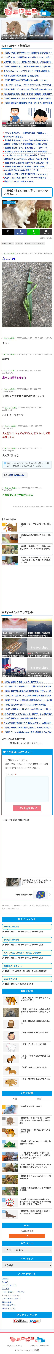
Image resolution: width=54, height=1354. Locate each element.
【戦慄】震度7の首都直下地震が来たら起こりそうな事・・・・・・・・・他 (25, 80)
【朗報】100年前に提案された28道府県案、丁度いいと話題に (27, 691)
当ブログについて (14, 1346)
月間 (14, 1099)
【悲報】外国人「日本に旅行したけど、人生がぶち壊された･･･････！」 (27, 727)
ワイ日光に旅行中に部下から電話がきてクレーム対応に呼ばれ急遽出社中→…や (27, 723)
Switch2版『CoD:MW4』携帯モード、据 (21, 170)
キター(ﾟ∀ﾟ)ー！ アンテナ (13, 1292)
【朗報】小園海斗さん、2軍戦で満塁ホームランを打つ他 (27, 66)
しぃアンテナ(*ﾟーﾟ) (10, 1295)
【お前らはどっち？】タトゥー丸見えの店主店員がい (26, 151)
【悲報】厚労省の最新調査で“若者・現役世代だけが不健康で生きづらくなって (28, 103)
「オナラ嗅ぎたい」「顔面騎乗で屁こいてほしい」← (26, 133)
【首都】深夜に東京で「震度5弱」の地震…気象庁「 (26, 166)
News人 (5, 1282)
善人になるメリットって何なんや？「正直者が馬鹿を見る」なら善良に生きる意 (27, 71)
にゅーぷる (6, 1302)
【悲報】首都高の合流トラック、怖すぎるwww (23, 682)
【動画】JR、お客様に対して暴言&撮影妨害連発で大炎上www (27, 695)
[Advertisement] (27, 588)
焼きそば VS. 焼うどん (13, 137)
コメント (11, 774)
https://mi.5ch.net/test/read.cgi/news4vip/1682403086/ (35, 506)
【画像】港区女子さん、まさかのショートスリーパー (26, 148)
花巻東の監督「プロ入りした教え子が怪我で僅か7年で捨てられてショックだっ (28, 89)
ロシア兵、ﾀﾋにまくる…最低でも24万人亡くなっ (24, 155)
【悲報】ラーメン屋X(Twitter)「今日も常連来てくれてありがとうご (28, 732)
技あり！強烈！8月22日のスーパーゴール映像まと (25, 178)
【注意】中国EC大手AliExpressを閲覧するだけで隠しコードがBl (28, 53)
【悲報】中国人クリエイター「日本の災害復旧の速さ (26, 140)
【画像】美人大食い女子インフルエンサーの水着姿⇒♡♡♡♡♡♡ (25, 705)
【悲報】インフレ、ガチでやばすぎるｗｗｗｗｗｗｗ (26, 174)
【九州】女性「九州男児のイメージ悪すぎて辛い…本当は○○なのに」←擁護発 (27, 57)
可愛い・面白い (7, 243)
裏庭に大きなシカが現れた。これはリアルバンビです (26, 159)
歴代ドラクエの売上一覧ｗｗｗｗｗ (19, 181)
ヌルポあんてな (8, 1305)
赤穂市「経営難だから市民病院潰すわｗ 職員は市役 (25, 144)
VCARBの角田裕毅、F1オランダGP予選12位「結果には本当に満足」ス (28, 94)
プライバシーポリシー (39, 1346)
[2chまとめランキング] (21, 1322)
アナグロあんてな (9, 1285)
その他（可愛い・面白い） (34, 243)
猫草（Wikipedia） (17, 475)
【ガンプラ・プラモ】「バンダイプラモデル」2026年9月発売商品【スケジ (27, 85)
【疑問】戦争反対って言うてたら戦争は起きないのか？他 (27, 98)
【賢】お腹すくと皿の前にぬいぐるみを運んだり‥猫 (26, 163)
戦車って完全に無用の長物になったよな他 (21, 76)
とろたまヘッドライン (11, 1298)
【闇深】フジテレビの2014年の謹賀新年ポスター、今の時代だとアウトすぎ (28, 700)
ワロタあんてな (8, 1308)
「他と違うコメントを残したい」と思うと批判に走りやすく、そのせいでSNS (27, 686)
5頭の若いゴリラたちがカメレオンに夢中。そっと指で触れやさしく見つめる (28, 714)
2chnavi (5, 1279)
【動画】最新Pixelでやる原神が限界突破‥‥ (22, 718)
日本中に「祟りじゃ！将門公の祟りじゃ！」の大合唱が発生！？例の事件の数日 (27, 62)
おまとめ (5, 1289)
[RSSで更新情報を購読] (27, 1236)
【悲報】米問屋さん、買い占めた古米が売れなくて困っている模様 (27, 709)
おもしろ (19, 243)
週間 (39, 1099)
